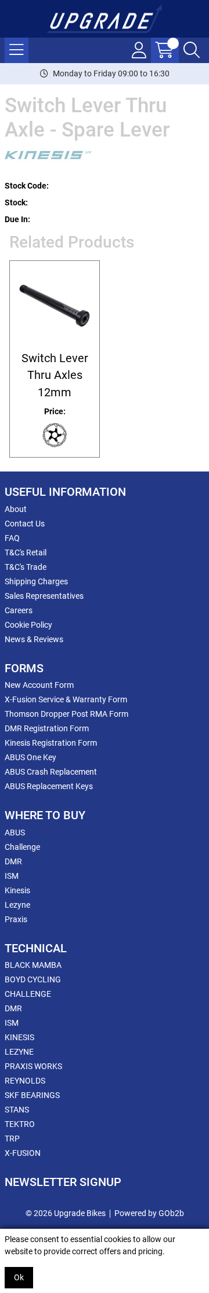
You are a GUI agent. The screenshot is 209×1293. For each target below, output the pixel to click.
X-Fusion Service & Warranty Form (66, 699)
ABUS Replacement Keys (49, 786)
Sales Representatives (44, 596)
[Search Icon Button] (191, 50)
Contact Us (25, 523)
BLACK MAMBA (33, 965)
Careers (19, 610)
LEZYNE (19, 1051)
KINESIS (19, 1037)
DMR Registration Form (47, 728)
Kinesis (17, 890)
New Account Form (39, 685)
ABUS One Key (30, 757)
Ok (19, 1277)
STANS (17, 1109)
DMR (13, 861)
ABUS (15, 832)
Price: (55, 411)
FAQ (12, 538)
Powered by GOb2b (149, 1213)
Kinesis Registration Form (51, 742)
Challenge (22, 847)
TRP (12, 1138)
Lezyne (17, 904)
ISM (12, 876)
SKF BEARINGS (32, 1095)
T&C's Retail (25, 552)
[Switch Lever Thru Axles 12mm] (55, 305)
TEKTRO (20, 1124)
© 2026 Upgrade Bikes (66, 1213)
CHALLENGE (28, 994)
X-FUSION (23, 1153)
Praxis (16, 919)
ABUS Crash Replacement (51, 771)
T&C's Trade (25, 567)
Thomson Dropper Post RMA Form (66, 714)
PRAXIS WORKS (33, 1066)
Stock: (16, 202)
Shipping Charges (36, 581)
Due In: (17, 219)
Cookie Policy (28, 624)
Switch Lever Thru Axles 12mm (54, 375)
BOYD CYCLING (33, 979)
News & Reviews (34, 639)
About (16, 509)
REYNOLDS (25, 1080)
